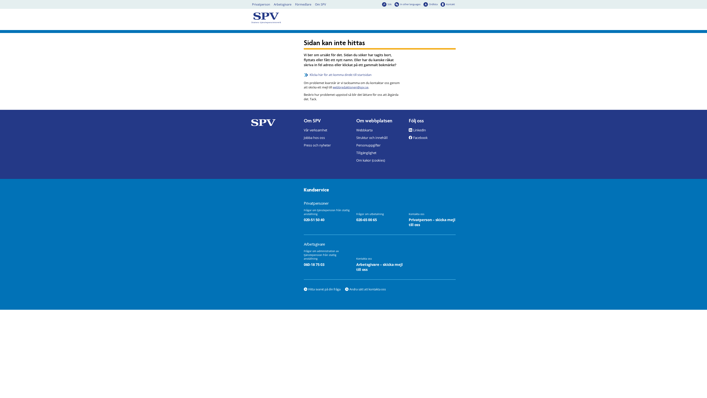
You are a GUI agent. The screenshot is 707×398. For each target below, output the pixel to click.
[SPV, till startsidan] (283, 18)
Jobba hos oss (314, 137)
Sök (390, 4)
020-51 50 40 (314, 219)
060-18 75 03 (314, 264)
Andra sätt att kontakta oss (367, 289)
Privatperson (261, 4)
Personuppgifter (368, 145)
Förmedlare (303, 4)
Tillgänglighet (366, 153)
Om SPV (320, 4)
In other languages (410, 4)
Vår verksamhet (315, 130)
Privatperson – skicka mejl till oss (432, 222)
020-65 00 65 (366, 219)
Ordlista (433, 4)
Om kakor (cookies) (370, 160)
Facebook (420, 137)
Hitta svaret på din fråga (324, 289)
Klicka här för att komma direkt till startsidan (341, 75)
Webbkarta (364, 130)
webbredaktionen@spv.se (350, 87)
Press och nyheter (317, 145)
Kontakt (450, 4)
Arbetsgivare (282, 4)
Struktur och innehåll (372, 137)
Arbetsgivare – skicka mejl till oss (379, 267)
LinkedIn (419, 130)
